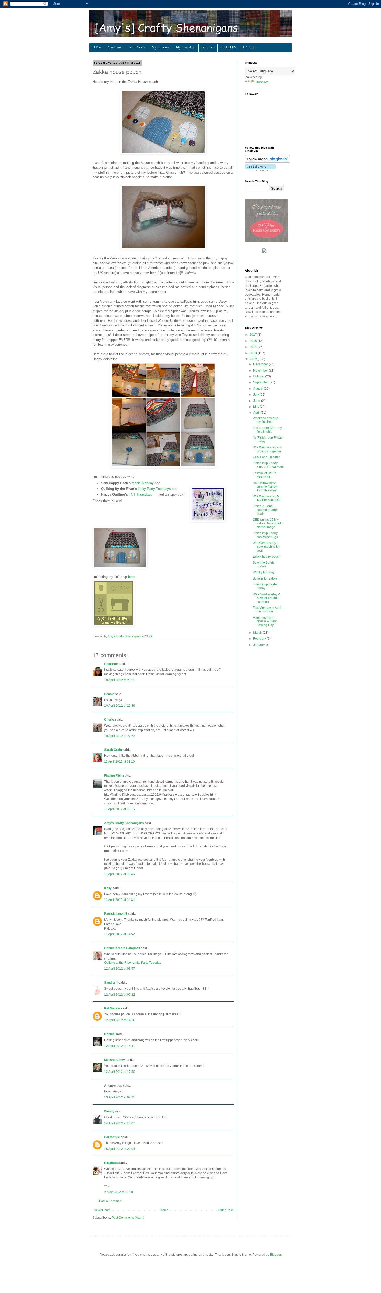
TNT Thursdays (140, 494)
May (256, 407)
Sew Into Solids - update (264, 564)
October (259, 376)
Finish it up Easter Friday (265, 586)
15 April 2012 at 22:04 (119, 1149)
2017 (254, 335)
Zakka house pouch (266, 556)
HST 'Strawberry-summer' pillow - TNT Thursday (266, 486)
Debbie (109, 1034)
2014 (254, 347)
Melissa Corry (114, 1060)
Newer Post (102, 1210)
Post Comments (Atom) (128, 1217)
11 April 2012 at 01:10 (119, 761)
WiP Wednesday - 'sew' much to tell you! (266, 546)
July (256, 394)
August (258, 388)
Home (97, 47)
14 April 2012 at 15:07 (119, 1123)
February (260, 638)
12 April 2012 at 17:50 (119, 1072)
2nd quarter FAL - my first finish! (267, 429)
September (261, 382)
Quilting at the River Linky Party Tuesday (132, 963)
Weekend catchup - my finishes (266, 420)
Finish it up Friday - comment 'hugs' (266, 535)
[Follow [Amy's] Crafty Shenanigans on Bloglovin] (267, 161)
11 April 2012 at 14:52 (119, 934)
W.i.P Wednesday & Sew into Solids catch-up (266, 598)
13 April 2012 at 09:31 (119, 1097)
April (256, 413)
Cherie (109, 719)
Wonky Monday (263, 572)
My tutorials (160, 47)
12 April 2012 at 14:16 (119, 1020)
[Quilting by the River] (207, 505)
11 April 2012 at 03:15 (119, 809)
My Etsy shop (185, 47)
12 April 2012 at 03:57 (119, 968)
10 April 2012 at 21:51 (119, 680)
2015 (254, 341)
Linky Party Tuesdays (154, 489)
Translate (262, 82)
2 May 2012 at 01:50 (118, 1192)
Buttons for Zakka (265, 578)
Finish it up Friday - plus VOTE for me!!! (268, 465)
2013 (254, 353)
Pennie (109, 694)
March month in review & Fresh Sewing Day (265, 621)
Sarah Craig (113, 750)
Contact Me (229, 47)
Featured (208, 47)
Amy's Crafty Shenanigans (124, 823)
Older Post (225, 1210)
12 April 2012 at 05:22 (119, 994)
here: (132, 577)
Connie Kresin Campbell (122, 948)
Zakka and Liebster (266, 457)
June (257, 401)
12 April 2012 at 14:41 (119, 1046)
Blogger (275, 1254)
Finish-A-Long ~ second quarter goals (265, 510)
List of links (136, 47)
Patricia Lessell (115, 914)
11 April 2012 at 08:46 (119, 874)
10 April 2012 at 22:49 (119, 706)
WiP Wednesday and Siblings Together (267, 449)
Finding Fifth (113, 775)
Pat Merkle (112, 1008)
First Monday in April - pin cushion (268, 609)
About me (115, 47)
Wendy (109, 1111)
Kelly (108, 888)
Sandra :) (111, 982)
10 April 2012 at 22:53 (119, 736)
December (261, 364)
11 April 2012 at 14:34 (119, 900)
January (259, 645)
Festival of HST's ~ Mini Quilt (266, 474)
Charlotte (111, 664)
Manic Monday (143, 483)
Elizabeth (111, 1163)
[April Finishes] (114, 625)
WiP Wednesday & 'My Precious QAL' (267, 498)
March (258, 632)
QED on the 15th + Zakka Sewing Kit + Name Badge (268, 523)
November (261, 370)
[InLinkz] (264, 250)
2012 (254, 359)
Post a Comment (110, 1201)
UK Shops (250, 47)
